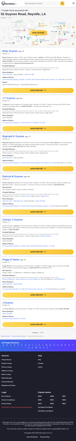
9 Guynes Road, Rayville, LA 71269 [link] (13, 289)
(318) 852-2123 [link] (18, 201)
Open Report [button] (36, 90)
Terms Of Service (32, 437)
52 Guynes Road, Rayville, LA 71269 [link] (13, 122)
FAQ (39, 359)
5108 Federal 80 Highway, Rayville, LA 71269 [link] (16, 79)
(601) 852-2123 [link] (7, 201)
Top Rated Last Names (45, 411)
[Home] (9, 3)
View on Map (38, 33)
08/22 (52, 403)
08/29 (40, 396)
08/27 (64, 396)
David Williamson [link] (59, 279)
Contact (40, 363)
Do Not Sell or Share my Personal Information (17, 407)
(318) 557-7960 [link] (29, 74)
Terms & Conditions (8, 400)
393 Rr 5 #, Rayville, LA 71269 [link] (35, 122)
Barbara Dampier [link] (46, 236)
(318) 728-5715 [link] (7, 284)
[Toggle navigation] (73, 3)
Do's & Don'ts (6, 396)
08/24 (64, 400)
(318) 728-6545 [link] (7, 74)
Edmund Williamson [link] (34, 279)
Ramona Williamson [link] (8, 279)
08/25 (52, 400)
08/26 (40, 400)
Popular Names (44, 392)
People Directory (5, 336)
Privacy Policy (6, 403)
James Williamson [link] (21, 279)
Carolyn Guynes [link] (26, 196)
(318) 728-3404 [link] (40, 201)
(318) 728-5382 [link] (7, 313)
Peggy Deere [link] (45, 196)
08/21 (64, 403)
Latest (40, 367)
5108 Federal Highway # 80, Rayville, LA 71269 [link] (46, 79)
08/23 (40, 403)
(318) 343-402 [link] (17, 284)
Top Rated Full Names (45, 407)
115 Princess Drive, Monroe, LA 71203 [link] (37, 289)
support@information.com (60, 429)
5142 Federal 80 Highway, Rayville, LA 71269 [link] (40, 206)
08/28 (52, 396)
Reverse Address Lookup (18, 336)
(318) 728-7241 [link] (7, 158)
